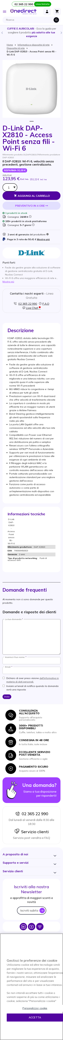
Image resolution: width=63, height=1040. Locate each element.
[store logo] (23, 12)
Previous (2, 33)
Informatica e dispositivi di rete (34, 44)
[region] (31, 986)
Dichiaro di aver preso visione (32, 680)
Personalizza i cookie (34, 1008)
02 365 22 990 (34, 813)
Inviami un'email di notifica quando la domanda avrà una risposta (32, 688)
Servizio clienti (34, 831)
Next (61, 33)
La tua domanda (13, 619)
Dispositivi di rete (16, 48)
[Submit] (56, 20)
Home (10, 44)
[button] (15, 854)
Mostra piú (43, 239)
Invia (6, 696)
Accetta (35, 1017)
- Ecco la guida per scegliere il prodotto (31, 32)
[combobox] (32, 20)
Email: (8, 667)
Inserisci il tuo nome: (15, 657)
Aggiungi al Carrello (34, 195)
